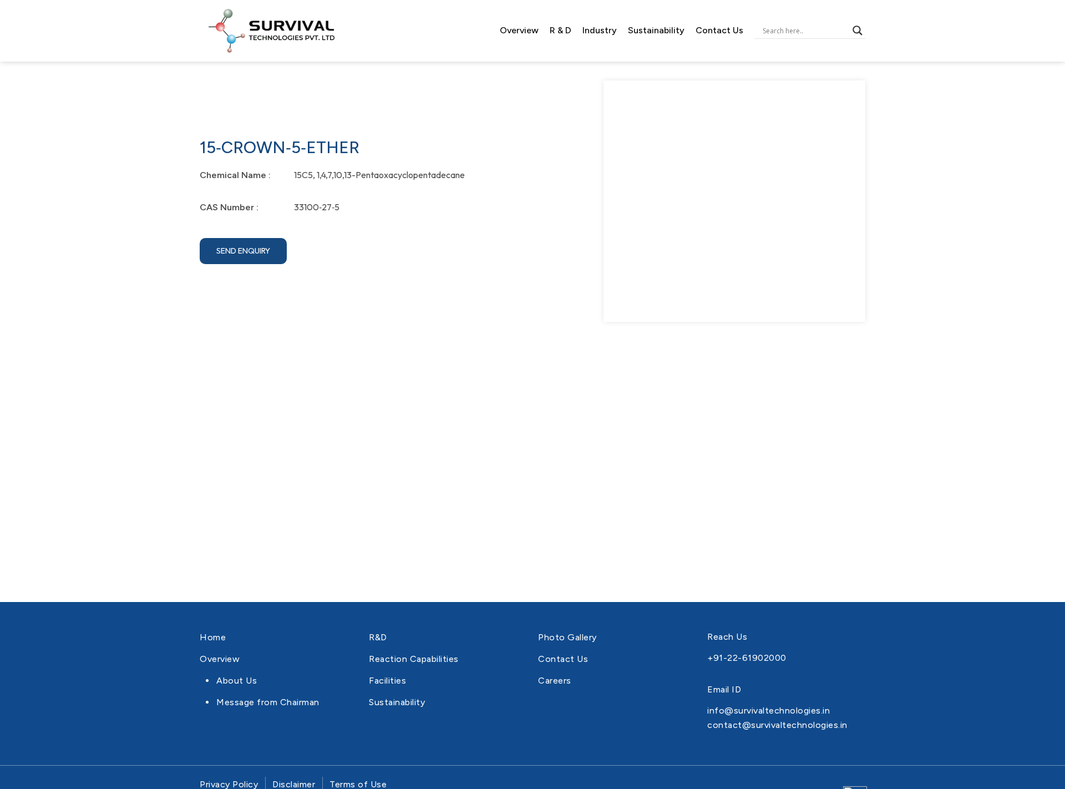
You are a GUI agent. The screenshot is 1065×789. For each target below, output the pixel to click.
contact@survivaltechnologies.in (777, 725)
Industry (599, 30)
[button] (243, 251)
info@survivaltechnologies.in (768, 710)
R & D (560, 30)
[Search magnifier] (857, 30)
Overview (519, 30)
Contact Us (719, 30)
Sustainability (656, 30)
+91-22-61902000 (747, 658)
